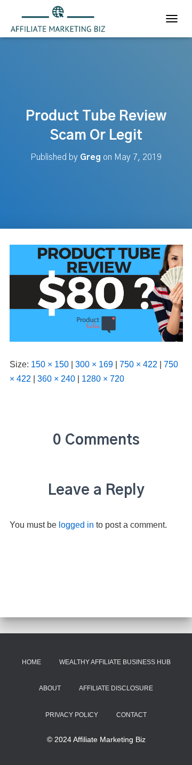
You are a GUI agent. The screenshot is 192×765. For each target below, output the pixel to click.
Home (31, 662)
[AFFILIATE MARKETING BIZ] (62, 18)
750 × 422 (138, 364)
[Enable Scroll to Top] (171, 743)
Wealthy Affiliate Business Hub (115, 662)
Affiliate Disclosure (116, 688)
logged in (76, 524)
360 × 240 (56, 378)
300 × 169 (94, 364)
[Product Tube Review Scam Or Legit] (96, 292)
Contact (131, 715)
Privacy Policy (71, 715)
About (50, 688)
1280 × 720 (103, 378)
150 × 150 (50, 364)
